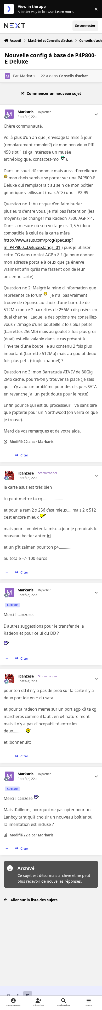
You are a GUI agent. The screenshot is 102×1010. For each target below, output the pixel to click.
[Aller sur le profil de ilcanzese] (9, 475)
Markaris (27, 75)
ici (49, 536)
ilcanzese (26, 473)
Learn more (10, 9)
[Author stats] (96, 114)
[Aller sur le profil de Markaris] (7, 76)
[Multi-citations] (7, 455)
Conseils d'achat (73, 75)
